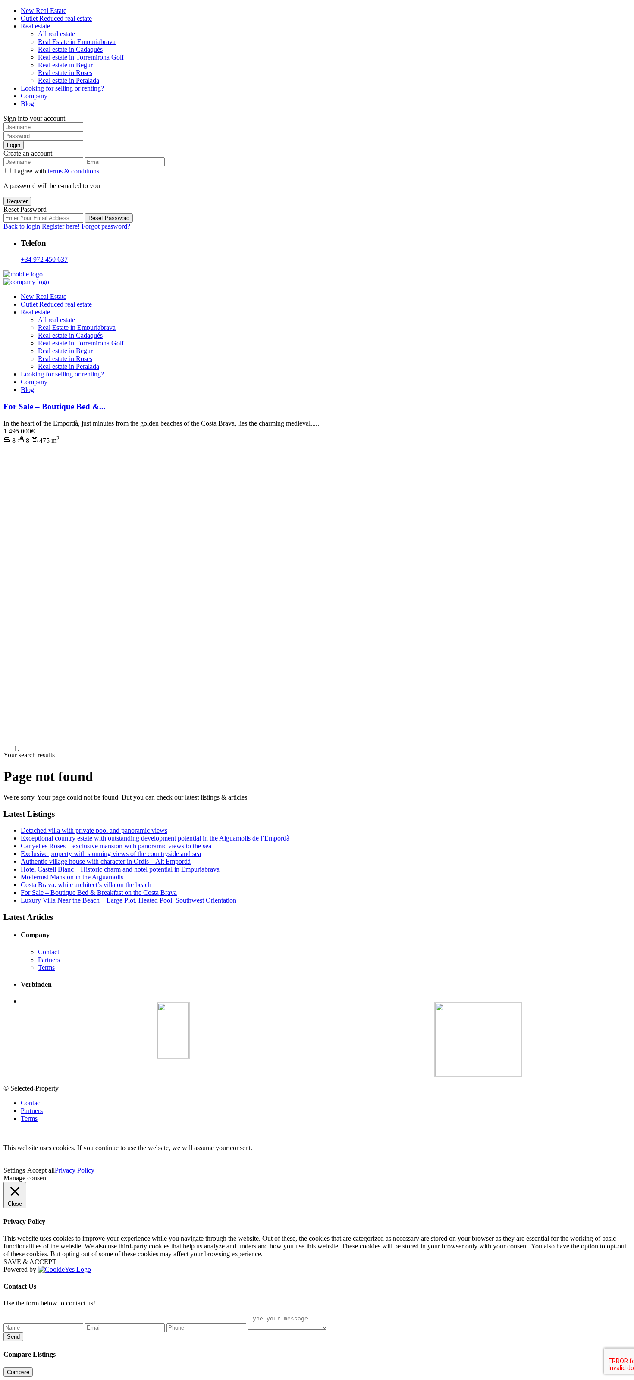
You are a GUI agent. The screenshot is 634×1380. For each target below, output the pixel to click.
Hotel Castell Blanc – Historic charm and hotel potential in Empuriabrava (120, 869)
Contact (48, 952)
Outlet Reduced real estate (56, 18)
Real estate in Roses (65, 72)
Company (34, 96)
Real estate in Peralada (68, 80)
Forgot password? (106, 226)
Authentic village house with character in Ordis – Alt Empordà (106, 861)
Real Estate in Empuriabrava (77, 41)
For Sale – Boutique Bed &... (54, 406)
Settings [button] (14, 1170)
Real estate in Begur (65, 65)
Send (13, 1336)
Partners (49, 959)
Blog (27, 103)
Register (17, 201)
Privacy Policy (74, 1170)
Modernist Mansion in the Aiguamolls (72, 877)
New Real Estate (43, 10)
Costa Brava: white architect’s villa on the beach (86, 884)
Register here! (61, 226)
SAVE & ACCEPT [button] (29, 1261)
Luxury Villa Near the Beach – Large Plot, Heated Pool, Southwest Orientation (128, 900)
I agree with (56, 171)
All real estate (56, 34)
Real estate (35, 26)
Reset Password (108, 218)
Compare (18, 1372)
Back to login (21, 226)
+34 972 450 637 (44, 259)
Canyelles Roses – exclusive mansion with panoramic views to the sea (116, 846)
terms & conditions (73, 171)
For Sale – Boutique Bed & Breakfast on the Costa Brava (99, 892)
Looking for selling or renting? (62, 88)
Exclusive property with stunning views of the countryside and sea (111, 853)
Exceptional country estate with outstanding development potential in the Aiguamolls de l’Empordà (155, 838)
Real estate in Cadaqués (70, 49)
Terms (46, 967)
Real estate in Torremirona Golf (81, 57)
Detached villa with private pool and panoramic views (94, 830)
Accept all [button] (41, 1170)
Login (13, 145)
